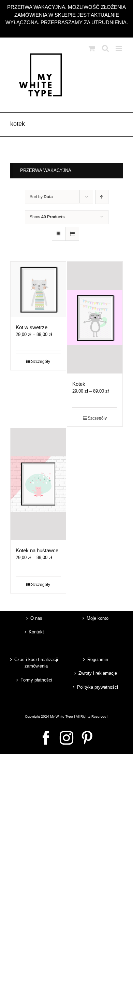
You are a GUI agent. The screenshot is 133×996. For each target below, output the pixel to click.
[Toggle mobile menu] (119, 48)
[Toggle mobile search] (105, 48)
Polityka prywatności (97, 687)
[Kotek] (94, 318)
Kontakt (36, 631)
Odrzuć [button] (66, 30)
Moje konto (97, 618)
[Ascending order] (101, 197)
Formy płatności (36, 680)
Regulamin (97, 659)
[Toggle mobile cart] (91, 48)
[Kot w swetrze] (38, 289)
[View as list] (72, 233)
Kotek (78, 384)
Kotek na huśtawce (37, 550)
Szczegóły (40, 361)
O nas (36, 618)
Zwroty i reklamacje (97, 673)
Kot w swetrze (31, 327)
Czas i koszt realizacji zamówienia (36, 663)
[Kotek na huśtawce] (38, 484)
